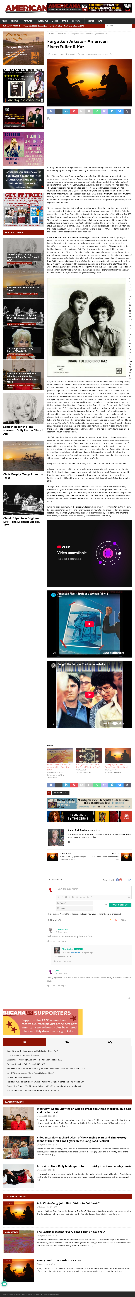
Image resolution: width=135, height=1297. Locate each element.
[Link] (88, 897)
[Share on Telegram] (112, 111)
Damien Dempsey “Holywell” (19, 1077)
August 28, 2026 (21, 263)
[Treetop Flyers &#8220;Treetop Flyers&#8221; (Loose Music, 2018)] (118, 755)
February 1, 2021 (45, 1207)
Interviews (43, 21)
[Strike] (69, 897)
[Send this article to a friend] (81, 111)
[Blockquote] (81, 897)
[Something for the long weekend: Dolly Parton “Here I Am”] (23, 408)
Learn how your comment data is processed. (101, 914)
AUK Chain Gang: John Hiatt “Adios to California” (68, 1203)
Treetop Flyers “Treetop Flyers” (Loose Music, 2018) (116, 765)
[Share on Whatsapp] (97, 111)
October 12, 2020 (57, 54)
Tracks (65, 21)
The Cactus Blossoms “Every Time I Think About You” (71, 1232)
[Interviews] (18, 1118)
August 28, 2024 (45, 1235)
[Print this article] (89, 111)
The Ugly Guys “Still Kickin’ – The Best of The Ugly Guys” (88, 765)
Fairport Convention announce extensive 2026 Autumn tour (33, 1090)
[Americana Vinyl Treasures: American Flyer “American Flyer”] (60, 755)
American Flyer (61, 793)
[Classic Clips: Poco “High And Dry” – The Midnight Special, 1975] (23, 500)
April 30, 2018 (44, 1264)
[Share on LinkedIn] (66, 111)
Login (128, 879)
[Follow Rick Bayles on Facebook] (69, 842)
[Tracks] (18, 1270)
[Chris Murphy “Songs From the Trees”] (23, 283)
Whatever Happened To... (98, 54)
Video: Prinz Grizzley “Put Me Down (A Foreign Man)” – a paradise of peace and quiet (44, 1086)
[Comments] (110, 1042)
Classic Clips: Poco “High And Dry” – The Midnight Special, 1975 (22, 318)
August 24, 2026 (45, 1170)
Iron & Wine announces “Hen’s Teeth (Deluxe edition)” (30, 1073)
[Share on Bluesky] (120, 111)
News (4, 21)
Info (100, 21)
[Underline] (66, 897)
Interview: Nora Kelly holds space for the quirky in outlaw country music (84, 1166)
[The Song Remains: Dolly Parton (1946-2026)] (23, 344)
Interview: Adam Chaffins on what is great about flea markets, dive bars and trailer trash (22, 377)
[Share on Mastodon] (104, 111)
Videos (55, 21)
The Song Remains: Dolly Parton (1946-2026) (20, 350)
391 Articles (95, 830)
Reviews (14, 21)
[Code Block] (84, 897)
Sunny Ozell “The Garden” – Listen (59, 1260)
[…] (67, 1126)
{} (91, 897)
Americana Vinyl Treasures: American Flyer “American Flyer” (59, 767)
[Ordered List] (73, 897)
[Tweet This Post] (58, 111)
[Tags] (67, 1042)
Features (28, 21)
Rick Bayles (72, 54)
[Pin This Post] (74, 111)
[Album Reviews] (18, 1242)
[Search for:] (118, 25)
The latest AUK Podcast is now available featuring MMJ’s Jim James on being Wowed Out (45, 1082)
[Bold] (58, 897)
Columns (76, 21)
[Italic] (62, 897)
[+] (95, 897)
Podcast (90, 21)
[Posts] (24, 1042)
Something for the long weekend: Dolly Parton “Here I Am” (23, 257)
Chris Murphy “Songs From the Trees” (23, 289)
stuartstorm (62, 929)
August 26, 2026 (45, 1144)
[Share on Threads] (127, 111)
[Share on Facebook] (51, 111)
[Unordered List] (77, 897)
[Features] (18, 1213)
